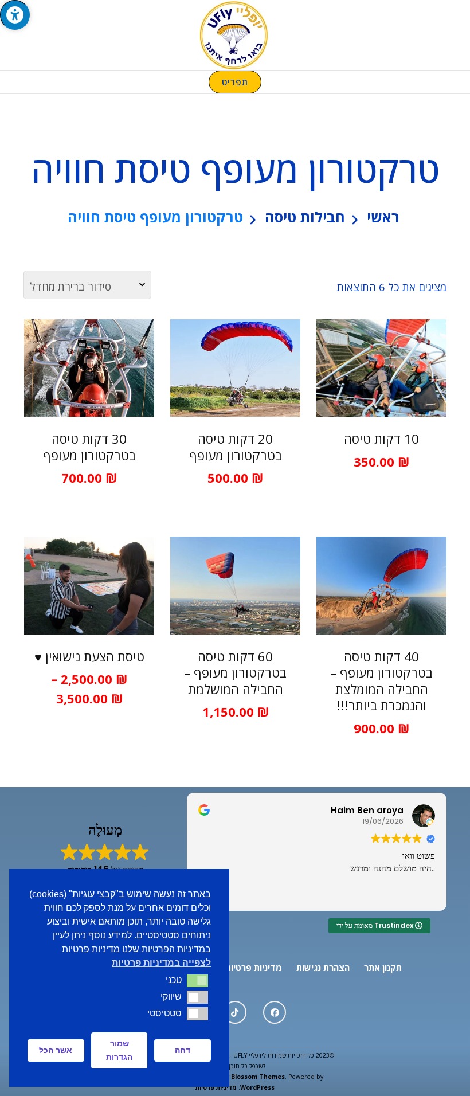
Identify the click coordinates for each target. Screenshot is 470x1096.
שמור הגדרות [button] (119, 1050)
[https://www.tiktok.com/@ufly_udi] (235, 1012)
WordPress (257, 1087)
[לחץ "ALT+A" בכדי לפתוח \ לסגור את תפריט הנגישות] (15, 15)
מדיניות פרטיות (253, 967)
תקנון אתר (383, 967)
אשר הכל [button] (55, 1050)
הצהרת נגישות (323, 967)
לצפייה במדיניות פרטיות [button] (161, 963)
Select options (381, 370)
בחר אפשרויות (89, 597)
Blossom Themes (258, 1076)
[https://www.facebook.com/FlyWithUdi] (274, 1012)
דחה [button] (182, 1050)
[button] (197, 980)
